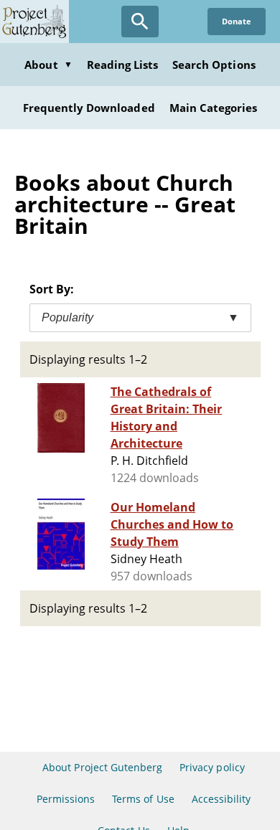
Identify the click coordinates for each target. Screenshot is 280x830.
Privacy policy (212, 767)
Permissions (66, 799)
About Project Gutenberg (102, 767)
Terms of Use (143, 799)
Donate (236, 21)
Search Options (214, 64)
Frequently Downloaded (89, 107)
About (48, 64)
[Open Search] (140, 21)
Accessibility (221, 799)
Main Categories (213, 107)
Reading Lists (123, 64)
